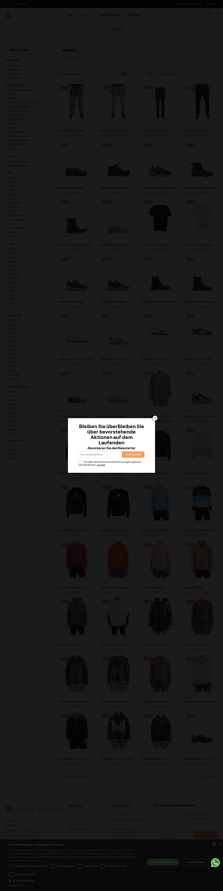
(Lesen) (101, 464)
